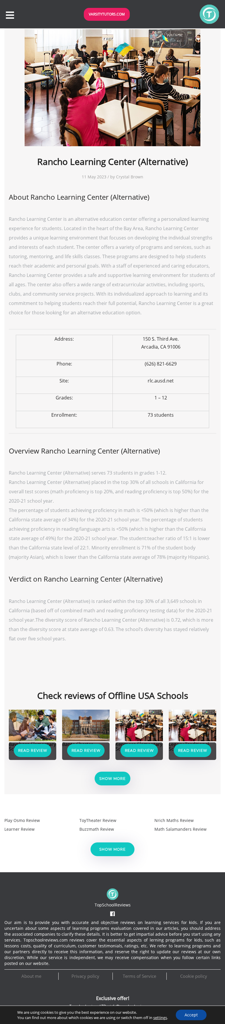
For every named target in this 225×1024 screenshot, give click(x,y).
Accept (191, 1015)
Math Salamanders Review (180, 829)
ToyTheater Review (97, 820)
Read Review (32, 750)
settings (160, 1017)
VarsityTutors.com (107, 14)
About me (31, 976)
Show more (112, 778)
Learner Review (19, 829)
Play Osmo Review (22, 820)
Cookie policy (193, 976)
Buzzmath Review (96, 829)
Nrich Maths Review (174, 820)
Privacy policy (85, 976)
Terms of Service (139, 976)
